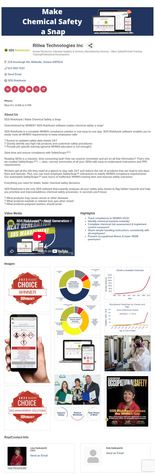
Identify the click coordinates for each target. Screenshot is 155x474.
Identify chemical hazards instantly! (109, 221)
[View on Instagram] (36, 91)
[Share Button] (90, 45)
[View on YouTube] (29, 91)
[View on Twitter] (22, 91)
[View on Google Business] (43, 91)
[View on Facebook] (15, 91)
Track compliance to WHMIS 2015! (108, 218)
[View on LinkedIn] (7, 91)
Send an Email (39, 455)
